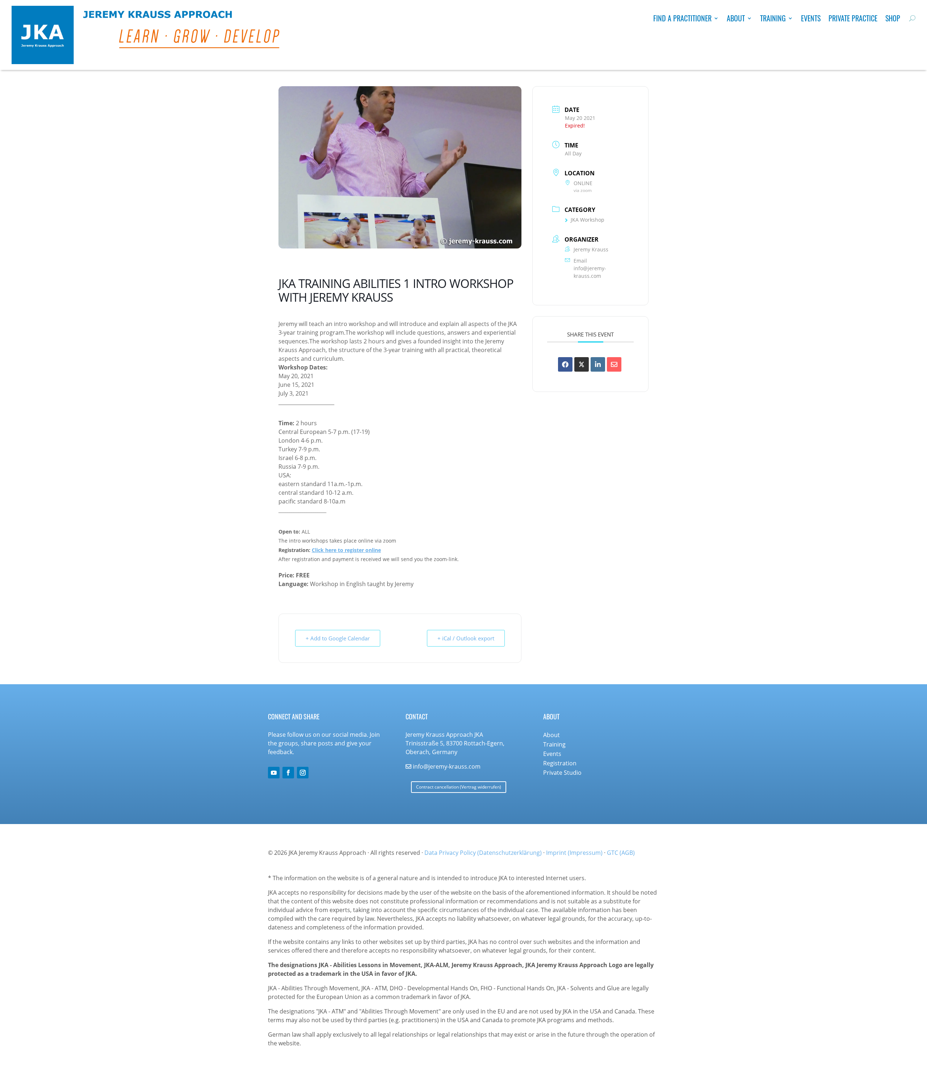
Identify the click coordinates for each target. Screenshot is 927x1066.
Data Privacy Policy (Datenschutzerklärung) (483, 853)
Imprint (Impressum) (574, 853)
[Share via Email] (614, 364)
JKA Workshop (587, 219)
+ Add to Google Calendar (338, 638)
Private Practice (853, 20)
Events (811, 20)
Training (773, 20)
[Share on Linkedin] (598, 364)
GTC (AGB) (621, 853)
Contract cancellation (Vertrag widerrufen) (458, 787)
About (736, 20)
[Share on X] (581, 364)
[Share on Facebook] (565, 364)
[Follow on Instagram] (303, 772)
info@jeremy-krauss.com (590, 272)
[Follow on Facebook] (288, 772)
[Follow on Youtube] (274, 772)
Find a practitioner (682, 20)
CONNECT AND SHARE (293, 716)
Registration (559, 763)
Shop (892, 20)
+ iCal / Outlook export (465, 638)
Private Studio (562, 773)
